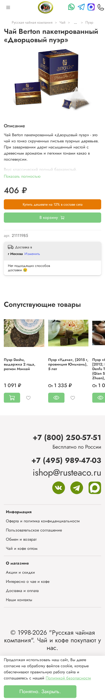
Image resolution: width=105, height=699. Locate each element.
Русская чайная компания (32, 22)
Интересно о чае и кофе (27, 581)
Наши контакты (19, 600)
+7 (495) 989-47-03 (66, 460)
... (75, 22)
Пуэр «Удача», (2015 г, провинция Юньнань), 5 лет (68, 364)
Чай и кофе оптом (21, 548)
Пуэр (89, 22)
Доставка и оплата (22, 591)
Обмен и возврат (21, 539)
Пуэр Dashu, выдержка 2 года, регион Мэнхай (19, 364)
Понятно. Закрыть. (40, 691)
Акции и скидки (20, 572)
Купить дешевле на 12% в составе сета (53, 204)
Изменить (32, 253)
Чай (62, 22)
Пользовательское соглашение (34, 530)
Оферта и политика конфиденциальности (43, 521)
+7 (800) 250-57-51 (67, 437)
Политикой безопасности (68, 678)
